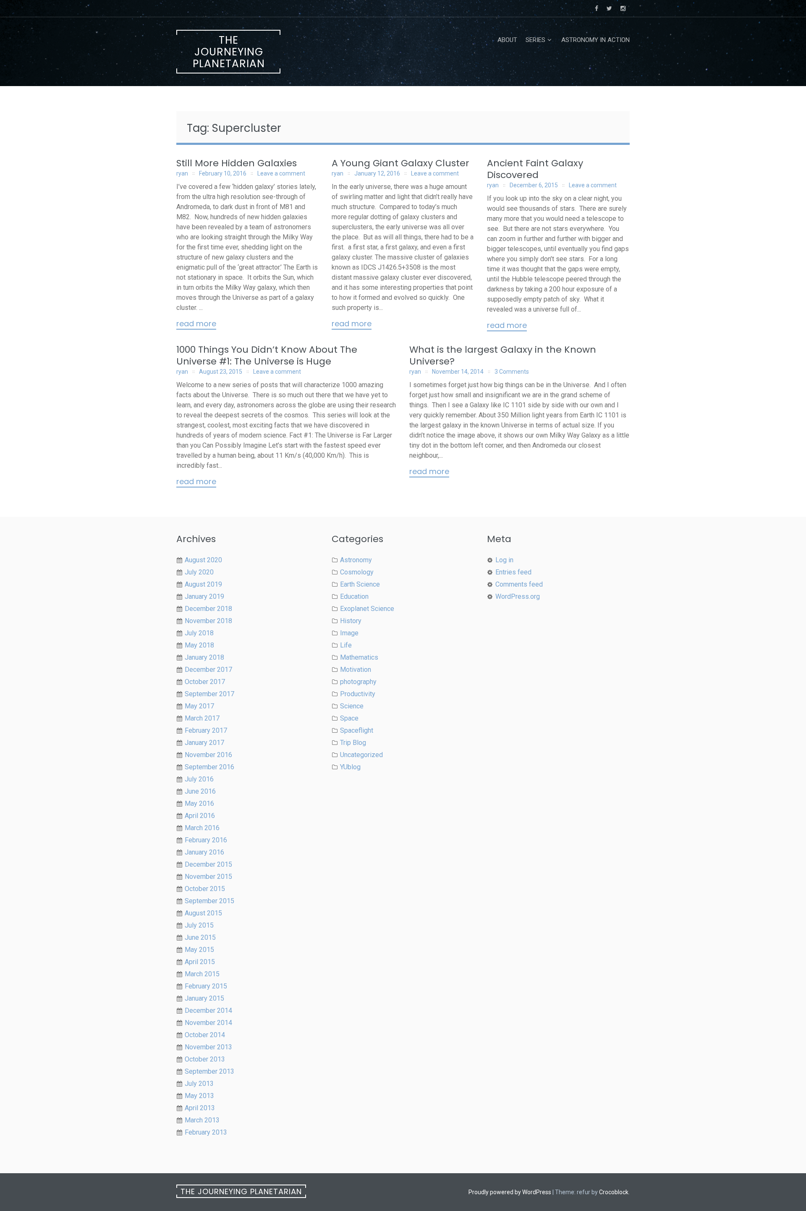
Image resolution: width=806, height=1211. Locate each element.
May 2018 (199, 645)
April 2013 (200, 1108)
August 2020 (203, 560)
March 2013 (202, 1120)
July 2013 (199, 1084)
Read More (196, 324)
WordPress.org (517, 596)
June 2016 (200, 791)
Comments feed (519, 584)
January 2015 (204, 998)
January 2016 (204, 852)
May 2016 (199, 803)
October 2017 (205, 682)
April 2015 (200, 962)
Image (349, 633)
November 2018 (208, 621)
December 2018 (208, 609)
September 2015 (209, 901)
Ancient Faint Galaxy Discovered (535, 169)
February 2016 (206, 840)
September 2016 (209, 767)
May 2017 (199, 706)
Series (535, 40)
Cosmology (357, 572)
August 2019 (203, 584)
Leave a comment (281, 173)
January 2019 (204, 596)
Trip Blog (353, 743)
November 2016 (208, 755)
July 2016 (199, 779)
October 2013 (205, 1059)
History (350, 621)
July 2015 (199, 925)
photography (358, 682)
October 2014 (205, 1035)
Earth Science (360, 584)
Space (349, 718)
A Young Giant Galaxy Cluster (400, 163)
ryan (182, 173)
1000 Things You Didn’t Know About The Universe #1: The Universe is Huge (266, 355)
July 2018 (199, 633)
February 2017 (206, 730)
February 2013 (206, 1132)
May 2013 (199, 1096)
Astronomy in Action (595, 40)
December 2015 (208, 864)
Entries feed (513, 572)
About (507, 40)
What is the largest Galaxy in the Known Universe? (502, 355)
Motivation (355, 670)
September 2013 (209, 1071)
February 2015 (206, 986)
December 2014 (208, 1010)
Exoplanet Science (367, 609)
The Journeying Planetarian (229, 52)
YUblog (350, 767)
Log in (504, 560)
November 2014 (208, 1023)
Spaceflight (356, 730)
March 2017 (202, 718)
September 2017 (209, 694)
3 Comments (512, 371)
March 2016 (202, 828)
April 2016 (200, 816)
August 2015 (203, 913)
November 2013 (208, 1047)
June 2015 (200, 937)
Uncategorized (361, 755)
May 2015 (199, 950)
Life (346, 645)
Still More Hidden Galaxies (236, 163)
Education (354, 596)
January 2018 (204, 657)
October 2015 (205, 889)
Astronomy (356, 560)
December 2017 (208, 670)
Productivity (357, 694)
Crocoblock (613, 1192)
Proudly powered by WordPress (509, 1192)
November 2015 (208, 877)
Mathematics (359, 657)
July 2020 (199, 572)
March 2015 (202, 974)
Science (352, 706)
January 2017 (204, 743)
